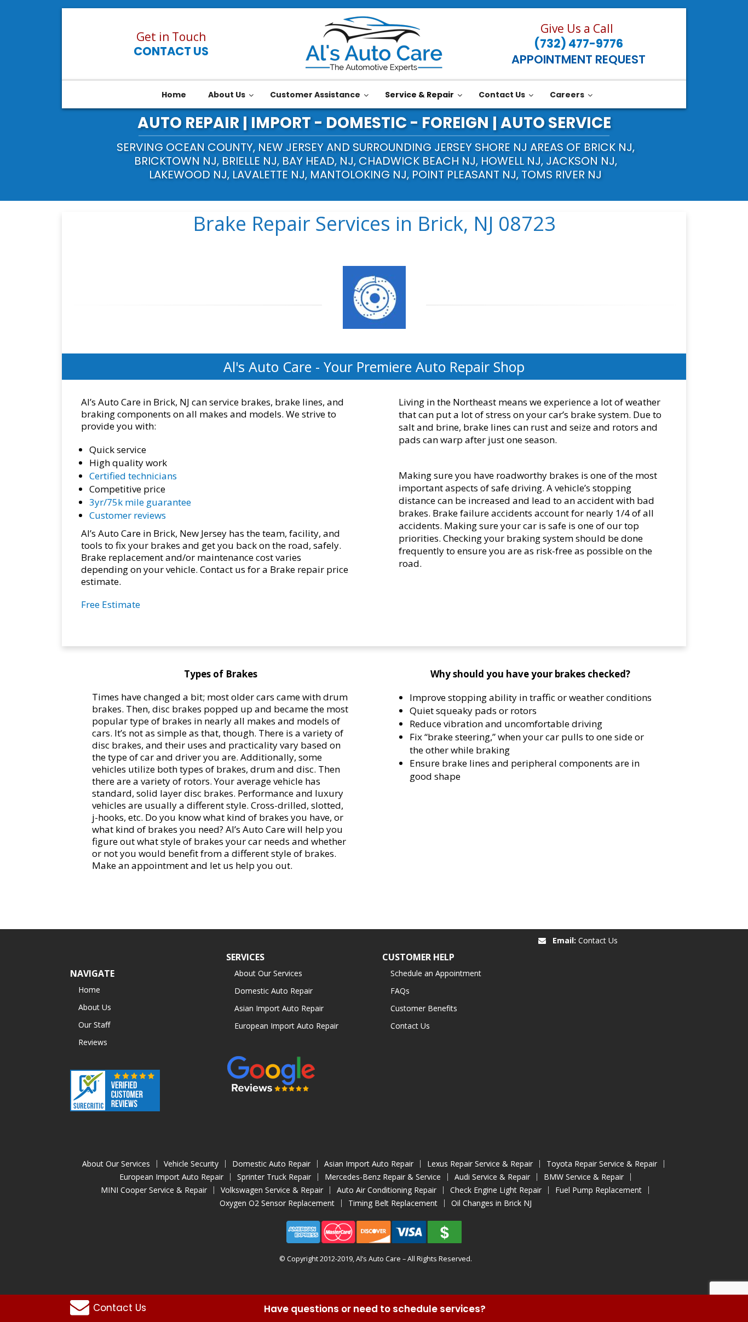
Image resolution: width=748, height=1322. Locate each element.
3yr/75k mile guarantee (140, 502)
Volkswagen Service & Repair (272, 1190)
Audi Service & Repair (492, 1177)
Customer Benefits (423, 1008)
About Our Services (268, 973)
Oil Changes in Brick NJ (491, 1203)
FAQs (400, 990)
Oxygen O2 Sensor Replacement (277, 1203)
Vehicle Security (191, 1163)
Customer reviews (127, 515)
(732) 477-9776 (578, 43)
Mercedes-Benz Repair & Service (383, 1177)
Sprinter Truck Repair (274, 1177)
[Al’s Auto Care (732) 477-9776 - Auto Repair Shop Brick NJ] (374, 44)
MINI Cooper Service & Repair (154, 1190)
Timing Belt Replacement (393, 1203)
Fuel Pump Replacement (598, 1190)
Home (89, 989)
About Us (94, 1007)
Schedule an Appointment (435, 973)
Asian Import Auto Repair (279, 1008)
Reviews (92, 1042)
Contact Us (171, 51)
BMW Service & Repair (584, 1177)
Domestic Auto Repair (273, 990)
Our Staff (94, 1024)
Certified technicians (133, 475)
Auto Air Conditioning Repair (386, 1190)
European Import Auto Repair (286, 1026)
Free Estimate (110, 604)
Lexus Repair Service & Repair (480, 1163)
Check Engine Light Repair (496, 1190)
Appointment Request (578, 59)
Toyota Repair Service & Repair (601, 1163)
